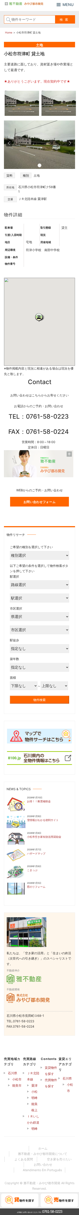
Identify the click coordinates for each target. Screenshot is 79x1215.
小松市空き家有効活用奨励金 (44, 836)
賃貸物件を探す (51, 1071)
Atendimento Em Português (42, 1170)
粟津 (34, 1085)
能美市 (17, 1085)
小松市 (17, 1079)
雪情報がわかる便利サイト (43, 820)
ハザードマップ (36, 853)
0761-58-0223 (52, 1211)
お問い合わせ (43, 1164)
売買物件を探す (51, 1083)
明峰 (34, 1098)
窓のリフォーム (36, 886)
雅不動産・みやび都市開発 (41, 1183)
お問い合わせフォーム (39, 501)
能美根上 (34, 1107)
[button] (39, 317)
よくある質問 (23, 1159)
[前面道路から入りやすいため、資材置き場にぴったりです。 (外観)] (59, 115)
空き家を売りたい (59, 1159)
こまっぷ (32, 870)
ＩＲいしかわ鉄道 (33, 1119)
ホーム (42, 1148)
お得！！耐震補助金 (39, 801)
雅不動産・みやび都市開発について (42, 1154)
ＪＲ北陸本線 (33, 1076)
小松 (34, 1091)
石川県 (12, 1073)
